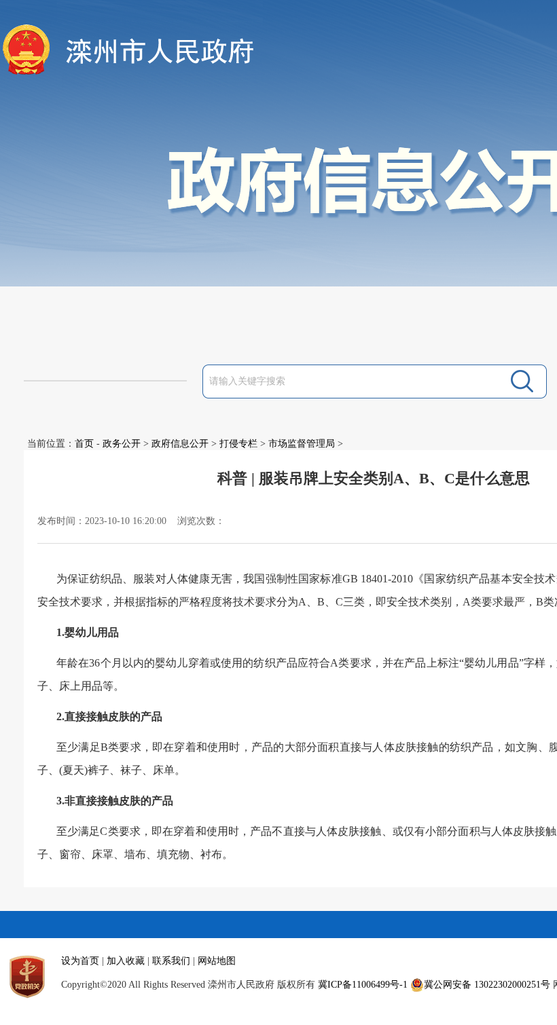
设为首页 (80, 961)
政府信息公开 (180, 444)
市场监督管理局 (301, 444)
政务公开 (122, 444)
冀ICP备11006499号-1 (363, 985)
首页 (84, 444)
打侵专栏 (238, 444)
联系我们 (171, 961)
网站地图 (217, 961)
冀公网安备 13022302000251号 (487, 985)
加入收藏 (126, 961)
